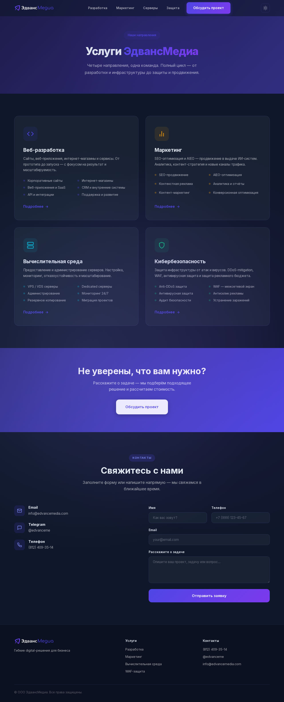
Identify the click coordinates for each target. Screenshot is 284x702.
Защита (173, 8)
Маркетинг (125, 8)
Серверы (150, 8)
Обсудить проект (208, 8)
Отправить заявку (209, 595)
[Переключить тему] (265, 8)
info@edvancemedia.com (48, 513)
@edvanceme (39, 530)
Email (153, 530)
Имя (152, 508)
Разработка (97, 8)
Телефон (218, 508)
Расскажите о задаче (167, 552)
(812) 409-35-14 (40, 547)
